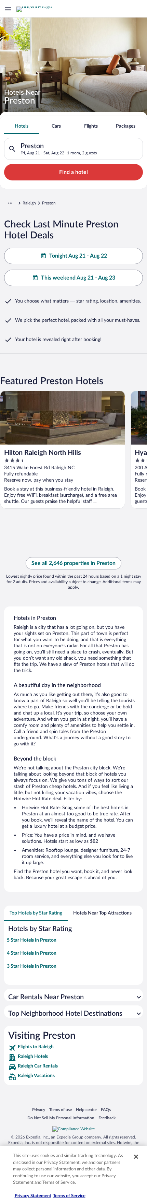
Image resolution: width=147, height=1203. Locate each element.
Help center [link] (86, 1109)
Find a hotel (73, 172)
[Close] (136, 1156)
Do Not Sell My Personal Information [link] (60, 1118)
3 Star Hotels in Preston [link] (31, 966)
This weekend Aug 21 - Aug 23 (78, 278)
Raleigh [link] (29, 203)
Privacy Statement (33, 1196)
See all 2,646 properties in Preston (73, 563)
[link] (73, 1048)
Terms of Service (69, 1196)
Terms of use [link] (60, 1109)
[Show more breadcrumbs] (10, 203)
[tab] (21, 126)
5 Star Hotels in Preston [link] (31, 940)
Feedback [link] (107, 1118)
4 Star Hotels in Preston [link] (31, 953)
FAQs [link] (106, 1109)
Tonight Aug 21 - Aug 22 (78, 256)
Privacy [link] (38, 1109)
